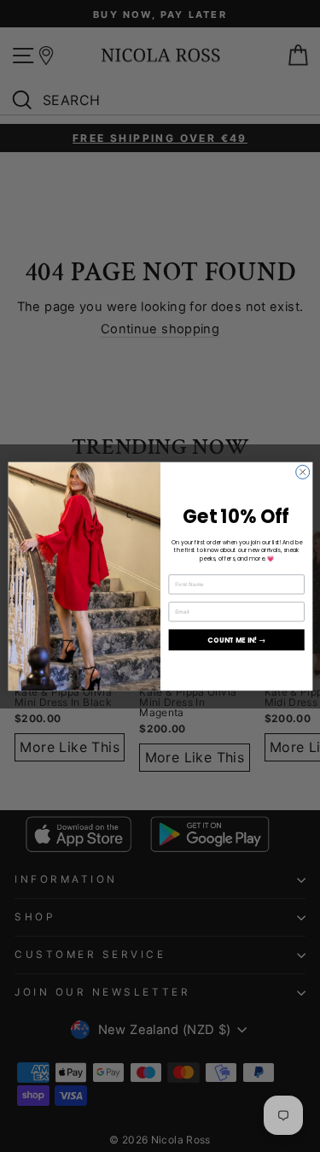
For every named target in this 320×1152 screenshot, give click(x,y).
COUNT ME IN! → (236, 639)
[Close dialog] (302, 472)
